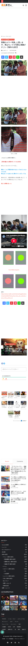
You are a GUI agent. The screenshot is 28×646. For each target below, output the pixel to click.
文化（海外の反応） (8, 578)
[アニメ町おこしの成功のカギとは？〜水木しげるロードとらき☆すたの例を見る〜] (5, 479)
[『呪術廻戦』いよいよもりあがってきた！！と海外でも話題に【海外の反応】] (5, 597)
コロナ (11, 621)
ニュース (4, 547)
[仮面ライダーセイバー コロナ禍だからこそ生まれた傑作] (5, 493)
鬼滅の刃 (24, 629)
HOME (3, 638)
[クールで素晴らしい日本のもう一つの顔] (5, 486)
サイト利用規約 (9, 638)
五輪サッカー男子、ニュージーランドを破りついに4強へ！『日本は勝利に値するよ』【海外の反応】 (13, 351)
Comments (20, 461)
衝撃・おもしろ (11, 39)
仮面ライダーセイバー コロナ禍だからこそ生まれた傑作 (18, 492)
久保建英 (4, 626)
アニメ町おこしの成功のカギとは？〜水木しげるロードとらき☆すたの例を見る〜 (18, 478)
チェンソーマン (5, 624)
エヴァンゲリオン (21, 618)
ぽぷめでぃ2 (5, 50)
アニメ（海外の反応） (8, 556)
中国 (19, 624)
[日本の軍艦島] (23, 597)
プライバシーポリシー (19, 638)
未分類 (3, 552)
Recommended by (17, 420)
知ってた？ (6, 580)
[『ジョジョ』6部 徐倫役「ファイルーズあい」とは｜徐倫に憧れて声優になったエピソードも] (14, 608)
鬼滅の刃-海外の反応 (9, 564)
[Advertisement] (14, 22)
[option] (14, 347)
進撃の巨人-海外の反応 (10, 561)
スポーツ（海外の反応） (11, 344)
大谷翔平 (6, 573)
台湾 (14, 626)
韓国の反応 (6, 585)
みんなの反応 (5, 544)
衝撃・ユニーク (6, 588)
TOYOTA (4, 618)
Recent (7, 461)
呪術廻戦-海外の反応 (9, 559)
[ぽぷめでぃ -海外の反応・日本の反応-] (7, 5)
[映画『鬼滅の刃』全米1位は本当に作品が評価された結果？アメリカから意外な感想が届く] (23, 608)
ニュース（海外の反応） (9, 576)
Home (3, 36)
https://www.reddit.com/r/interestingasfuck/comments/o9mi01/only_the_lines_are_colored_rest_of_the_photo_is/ (13, 296)
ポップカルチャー (6, 549)
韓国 (19, 629)
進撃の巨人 (10, 629)
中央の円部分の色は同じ (14, 269)
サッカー (17, 621)
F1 (5, 571)
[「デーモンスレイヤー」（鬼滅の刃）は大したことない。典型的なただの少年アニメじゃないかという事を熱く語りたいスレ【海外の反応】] (5, 468)
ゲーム (5, 566)
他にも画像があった (6, 183)
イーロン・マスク (11, 618)
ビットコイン (13, 624)
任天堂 (9, 626)
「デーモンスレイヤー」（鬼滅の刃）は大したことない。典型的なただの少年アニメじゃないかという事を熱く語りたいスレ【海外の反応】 (18, 470)
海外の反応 (8, 36)
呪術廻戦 (19, 626)
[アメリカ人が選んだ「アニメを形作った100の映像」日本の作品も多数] (5, 500)
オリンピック (5, 621)
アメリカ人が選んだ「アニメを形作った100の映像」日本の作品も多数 (18, 499)
